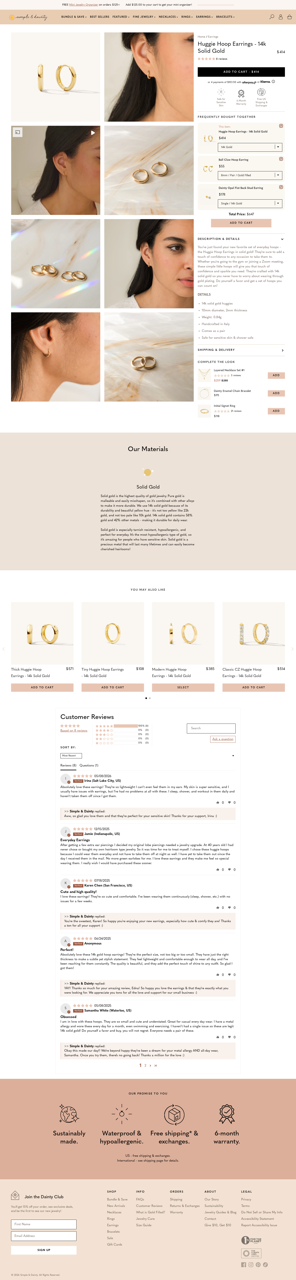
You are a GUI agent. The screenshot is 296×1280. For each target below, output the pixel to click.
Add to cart (241, 72)
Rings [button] (185, 17)
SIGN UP (43, 1250)
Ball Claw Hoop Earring (233, 160)
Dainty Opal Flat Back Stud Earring (241, 188)
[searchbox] (211, 728)
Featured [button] (120, 17)
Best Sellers (99, 17)
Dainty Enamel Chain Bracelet (232, 391)
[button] (273, 17)
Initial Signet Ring (224, 406)
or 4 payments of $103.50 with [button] (234, 82)
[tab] (146, 698)
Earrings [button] (203, 17)
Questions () (89, 765)
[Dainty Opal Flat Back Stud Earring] (281, 187)
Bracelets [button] (224, 17)
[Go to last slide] (4, 649)
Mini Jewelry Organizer (83, 4)
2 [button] (145, 1065)
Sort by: (68, 747)
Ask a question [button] (222, 739)
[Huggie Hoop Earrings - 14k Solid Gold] (281, 126)
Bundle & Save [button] (72, 17)
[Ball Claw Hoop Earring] (281, 159)
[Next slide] (292, 649)
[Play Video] (92, 133)
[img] (83, 776)
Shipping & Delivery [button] (216, 350)
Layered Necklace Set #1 (229, 370)
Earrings (213, 36)
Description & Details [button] (219, 239)
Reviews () (68, 765)
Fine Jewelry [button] (143, 17)
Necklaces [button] (167, 17)
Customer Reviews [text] (87, 717)
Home (201, 36)
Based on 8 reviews (73, 730)
